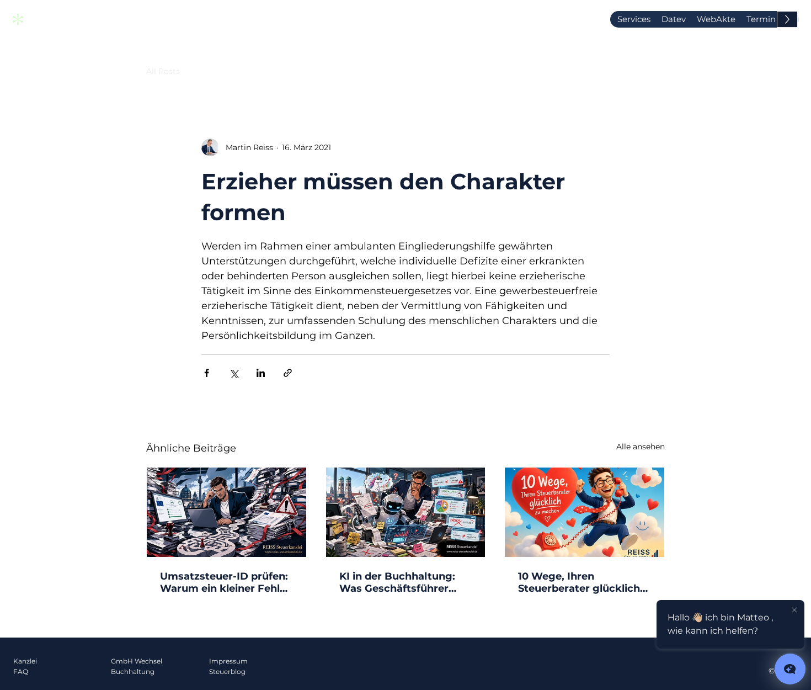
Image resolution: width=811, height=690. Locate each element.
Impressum (228, 661)
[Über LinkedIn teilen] (260, 373)
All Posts (163, 71)
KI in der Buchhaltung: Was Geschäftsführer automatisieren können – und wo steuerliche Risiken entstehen (403, 582)
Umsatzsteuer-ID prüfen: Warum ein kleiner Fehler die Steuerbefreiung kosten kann (225, 582)
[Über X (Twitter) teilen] (233, 373)
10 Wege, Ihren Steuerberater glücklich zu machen (579, 582)
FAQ (20, 671)
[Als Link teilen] (287, 373)
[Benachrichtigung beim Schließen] (794, 610)
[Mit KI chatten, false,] (790, 669)
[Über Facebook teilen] (206, 373)
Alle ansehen (640, 447)
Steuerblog (227, 671)
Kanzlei (25, 661)
